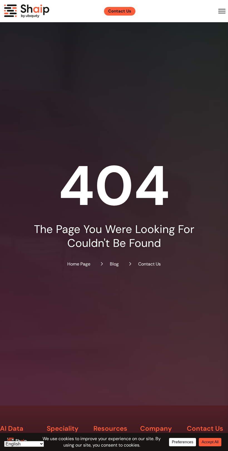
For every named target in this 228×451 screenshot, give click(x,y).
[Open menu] (222, 11)
